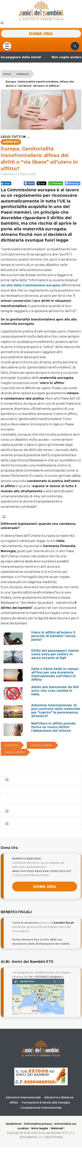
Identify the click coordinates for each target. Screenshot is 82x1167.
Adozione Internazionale (23, 1097)
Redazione (14, 1123)
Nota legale (39, 1128)
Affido (14, 1102)
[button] (7, 46)
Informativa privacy (38, 1123)
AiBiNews (22, 73)
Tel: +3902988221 (39, 976)
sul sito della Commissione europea (30, 285)
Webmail (57, 1128)
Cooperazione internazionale (41, 1107)
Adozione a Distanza (58, 1097)
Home (7, 73)
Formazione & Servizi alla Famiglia (46, 1102)
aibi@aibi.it (56, 976)
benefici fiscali (64, 922)
